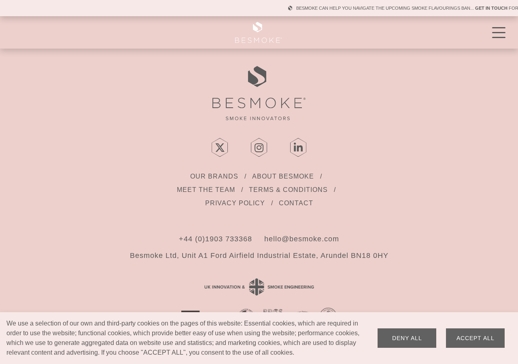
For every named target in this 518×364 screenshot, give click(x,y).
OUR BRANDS (214, 176)
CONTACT (296, 203)
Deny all (407, 338)
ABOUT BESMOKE (283, 176)
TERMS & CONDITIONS (288, 189)
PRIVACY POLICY (235, 203)
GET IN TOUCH (484, 8)
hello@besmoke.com (301, 239)
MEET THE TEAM (206, 189)
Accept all (475, 338)
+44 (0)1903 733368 (215, 239)
